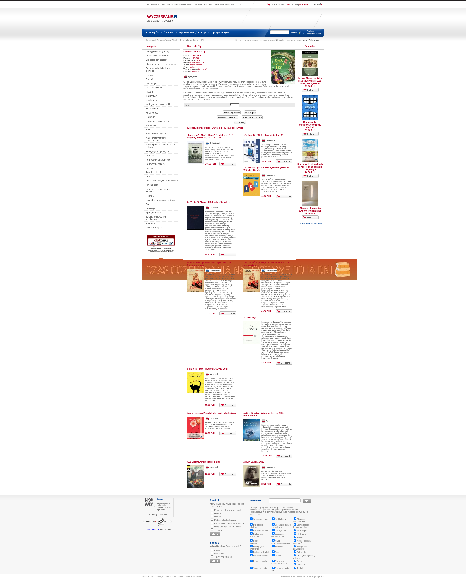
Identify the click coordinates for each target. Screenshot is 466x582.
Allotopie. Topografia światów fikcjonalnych (310, 209)
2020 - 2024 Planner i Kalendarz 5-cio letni (208, 202)
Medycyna (151, 125)
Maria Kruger (196, 65)
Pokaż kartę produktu (252, 117)
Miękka (195, 71)
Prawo (149, 176)
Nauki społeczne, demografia (302, 542)
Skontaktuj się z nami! (285, 40)
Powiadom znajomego (227, 117)
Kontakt (239, 4)
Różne (149, 204)
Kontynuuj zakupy (232, 112)
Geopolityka (152, 83)
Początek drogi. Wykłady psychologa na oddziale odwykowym (310, 167)
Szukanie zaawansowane (314, 32)
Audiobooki (219, 553)
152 (198, 60)
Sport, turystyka (153, 212)
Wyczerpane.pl (153, 529)
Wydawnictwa (186, 32)
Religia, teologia (260, 561)
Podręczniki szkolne (156, 164)
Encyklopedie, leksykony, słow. (301, 526)
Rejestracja (314, 40)
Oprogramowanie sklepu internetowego (298, 577)
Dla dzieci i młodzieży (156, 60)
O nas (146, 4)
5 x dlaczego (249, 317)
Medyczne (301, 534)
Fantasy (150, 75)
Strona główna (153, 32)
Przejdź (317, 4)
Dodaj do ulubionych (194, 576)
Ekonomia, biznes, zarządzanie (161, 64)
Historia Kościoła (260, 530)
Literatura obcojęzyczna (157, 121)
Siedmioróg (203, 69)
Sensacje (150, 208)
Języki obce (151, 100)
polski (192, 67)
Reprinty (150, 196)
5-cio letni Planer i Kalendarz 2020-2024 (207, 369)
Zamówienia (167, 4)
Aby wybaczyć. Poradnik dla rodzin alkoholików (211, 413)
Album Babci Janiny (253, 462)
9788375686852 (196, 62)
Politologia (301, 552)
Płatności (208, 4)
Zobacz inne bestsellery (310, 223)
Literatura (150, 117)
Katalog (170, 32)
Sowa (160, 499)
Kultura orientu (153, 108)
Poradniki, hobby (154, 172)
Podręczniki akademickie (158, 160)
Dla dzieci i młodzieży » (182, 40)
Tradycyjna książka (223, 557)
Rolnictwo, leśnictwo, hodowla (161, 200)
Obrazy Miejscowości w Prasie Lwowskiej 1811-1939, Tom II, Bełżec (310, 81)
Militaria (150, 129)
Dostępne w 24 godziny (158, 51)
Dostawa (198, 4)
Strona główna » (164, 40)
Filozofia (150, 79)
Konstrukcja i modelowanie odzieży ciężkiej (310, 125)
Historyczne (280, 530)
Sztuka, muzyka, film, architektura (156, 218)
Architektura (280, 519)
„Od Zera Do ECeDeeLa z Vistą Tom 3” (263, 135)
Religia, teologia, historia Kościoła (228, 527)
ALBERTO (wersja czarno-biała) (203, 462)
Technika (150, 223)
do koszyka (250, 112)
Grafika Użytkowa (154, 87)
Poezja (149, 168)
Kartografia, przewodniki (158, 104)
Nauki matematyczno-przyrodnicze (156, 139)
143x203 (195, 58)
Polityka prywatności (166, 576)
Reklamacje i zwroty (183, 4)
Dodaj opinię (239, 122)
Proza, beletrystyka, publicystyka (162, 180)
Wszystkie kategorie (262, 519)
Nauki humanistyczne (156, 133)
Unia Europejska (154, 227)
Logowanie (302, 40)
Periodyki (150, 155)
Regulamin (155, 4)
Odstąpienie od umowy (224, 4)
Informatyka (151, 96)
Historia (149, 92)
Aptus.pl (320, 577)
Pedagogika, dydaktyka (157, 151)
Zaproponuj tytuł (219, 32)
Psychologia (152, 185)
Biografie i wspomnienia (158, 55)
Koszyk (202, 32)
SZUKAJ (294, 32)
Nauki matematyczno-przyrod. (282, 542)
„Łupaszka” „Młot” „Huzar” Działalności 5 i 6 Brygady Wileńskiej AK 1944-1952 (210, 136)
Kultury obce (152, 113)
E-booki (217, 550)
